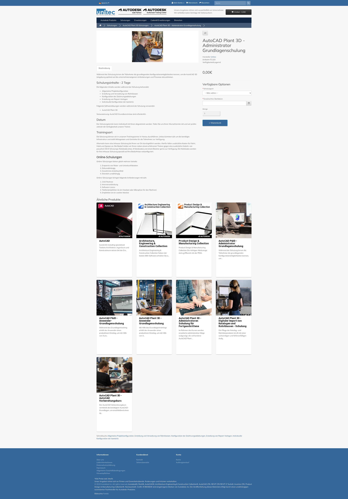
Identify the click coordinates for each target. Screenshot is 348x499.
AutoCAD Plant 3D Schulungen (136, 25)
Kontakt (139, 460)
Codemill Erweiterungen (160, 20)
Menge (205, 109)
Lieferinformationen (104, 462)
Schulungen (125, 20)
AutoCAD (104, 240)
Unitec (213, 57)
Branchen (178, 20)
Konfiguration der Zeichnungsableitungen (188, 436)
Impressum (101, 468)
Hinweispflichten (103, 473)
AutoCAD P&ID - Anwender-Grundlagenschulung (111, 321)
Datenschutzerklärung (106, 465)
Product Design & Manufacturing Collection (194, 242)
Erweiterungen (140, 20)
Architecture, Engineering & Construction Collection (153, 243)
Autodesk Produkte (108, 20)
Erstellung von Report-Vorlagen (219, 436)
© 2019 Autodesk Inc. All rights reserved (110, 484)
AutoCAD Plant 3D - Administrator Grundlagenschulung (177, 25)
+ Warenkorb (215, 123)
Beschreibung (104, 68)
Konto (178, 460)
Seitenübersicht (142, 462)
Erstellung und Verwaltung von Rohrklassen (152, 436)
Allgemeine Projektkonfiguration (121, 436)
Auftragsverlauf (182, 462)
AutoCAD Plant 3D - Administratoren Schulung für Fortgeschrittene (190, 322)
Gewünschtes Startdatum (213, 99)
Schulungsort (208, 89)
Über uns (100, 460)
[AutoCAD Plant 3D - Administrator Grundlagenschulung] (147, 47)
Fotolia (106, 493)
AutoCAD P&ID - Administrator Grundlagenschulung (231, 243)
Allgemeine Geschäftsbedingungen (111, 470)
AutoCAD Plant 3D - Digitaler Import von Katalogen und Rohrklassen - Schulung (232, 322)
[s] (248, 3)
